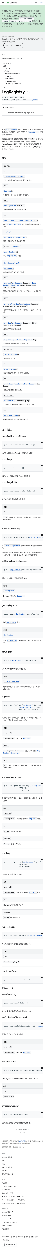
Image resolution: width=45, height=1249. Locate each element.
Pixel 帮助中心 (6, 1215)
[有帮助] (17, 58)
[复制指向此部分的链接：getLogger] (14, 652)
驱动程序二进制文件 (8, 1174)
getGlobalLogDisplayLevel (14, 237)
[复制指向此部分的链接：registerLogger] (18, 927)
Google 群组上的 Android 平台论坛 (13, 1196)
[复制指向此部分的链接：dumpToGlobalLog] (21, 529)
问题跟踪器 (5, 1229)
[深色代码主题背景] (42, 442)
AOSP (3, 54)
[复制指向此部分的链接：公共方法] (14, 430)
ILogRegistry (32, 100)
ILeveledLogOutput (25, 220)
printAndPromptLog (11, 304)
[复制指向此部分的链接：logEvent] (12, 696)
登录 (41, 2)
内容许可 (22, 1141)
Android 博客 (6, 1190)
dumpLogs (7, 191)
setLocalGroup (9, 401)
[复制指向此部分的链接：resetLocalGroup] (20, 971)
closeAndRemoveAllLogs (13, 176)
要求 (3, 1160)
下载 (3, 1164)
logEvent (7, 283)
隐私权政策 (34, 1237)
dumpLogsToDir (10, 206)
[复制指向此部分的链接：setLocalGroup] (18, 1062)
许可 (27, 1237)
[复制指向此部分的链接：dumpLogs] (14, 459)
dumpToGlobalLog (10, 220)
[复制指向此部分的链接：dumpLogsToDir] (19, 482)
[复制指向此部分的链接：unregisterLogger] (21, 1106)
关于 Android (6, 1237)
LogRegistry (12, 256)
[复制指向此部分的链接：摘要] (9, 158)
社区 (14, 1237)
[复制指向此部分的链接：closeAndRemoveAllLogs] (28, 436)
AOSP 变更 (8, 26)
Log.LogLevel (9, 232)
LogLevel (20, 596)
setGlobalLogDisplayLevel (14, 384)
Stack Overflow (7, 1226)
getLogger (8, 268)
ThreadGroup (33, 132)
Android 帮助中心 (7, 1212)
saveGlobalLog (9, 369)
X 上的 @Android (7, 1183)
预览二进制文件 (7, 1167)
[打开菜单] (3, 2)
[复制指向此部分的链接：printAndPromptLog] (23, 777)
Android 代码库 (7, 1157)
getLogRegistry (10, 252)
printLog (7, 323)
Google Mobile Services (9, 1222)
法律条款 (20, 1237)
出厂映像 (5, 1171)
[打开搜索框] (32, 2)
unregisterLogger (11, 415)
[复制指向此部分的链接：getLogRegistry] (19, 605)
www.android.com (8, 1219)
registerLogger (10, 340)
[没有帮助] (20, 58)
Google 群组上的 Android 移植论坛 (13, 1203)
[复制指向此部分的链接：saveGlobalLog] (18, 994)
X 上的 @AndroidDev (9, 1186)
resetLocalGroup (10, 354)
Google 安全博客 (7, 1193)
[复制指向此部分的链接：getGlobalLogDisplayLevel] (29, 561)
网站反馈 (6, 1240)
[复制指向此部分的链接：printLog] (12, 853)
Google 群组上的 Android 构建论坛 (13, 1200)
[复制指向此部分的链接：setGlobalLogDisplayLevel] (29, 1017)
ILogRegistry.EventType (27, 707)
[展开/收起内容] (10, 63)
